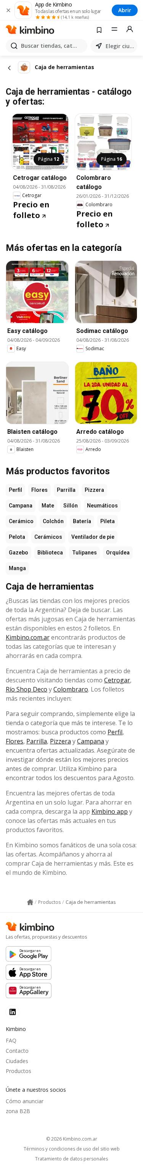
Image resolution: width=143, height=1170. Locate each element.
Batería (82, 521)
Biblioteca (50, 552)
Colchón (53, 521)
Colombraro (70, 689)
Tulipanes (84, 552)
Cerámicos (48, 537)
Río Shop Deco (26, 689)
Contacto (17, 1050)
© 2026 (71, 1139)
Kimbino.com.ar (28, 637)
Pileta (107, 521)
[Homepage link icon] (30, 902)
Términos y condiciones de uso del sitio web (72, 1149)
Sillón (70, 506)
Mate (48, 506)
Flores (39, 490)
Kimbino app (110, 811)
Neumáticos (102, 506)
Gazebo (18, 552)
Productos (18, 1071)
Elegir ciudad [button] (120, 46)
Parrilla (66, 490)
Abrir (124, 10)
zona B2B (18, 1111)
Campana (20, 506)
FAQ (11, 1040)
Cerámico (21, 521)
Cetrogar (117, 680)
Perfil (15, 490)
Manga (17, 568)
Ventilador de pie (92, 537)
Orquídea (118, 552)
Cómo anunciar (24, 1101)
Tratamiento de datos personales (71, 1159)
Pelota (17, 537)
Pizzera (94, 490)
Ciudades (17, 1061)
